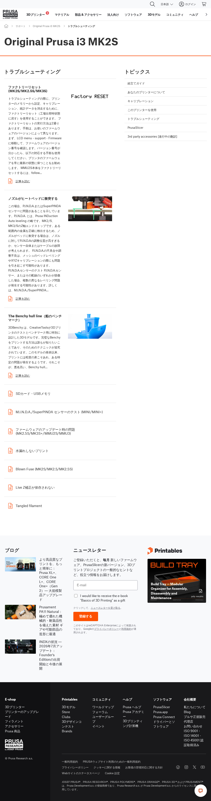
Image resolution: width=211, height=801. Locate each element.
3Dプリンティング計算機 (133, 723)
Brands (67, 731)
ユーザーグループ (103, 719)
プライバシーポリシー (106, 628)
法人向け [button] (113, 14)
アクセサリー (14, 726)
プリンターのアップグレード (22, 714)
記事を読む (23, 181)
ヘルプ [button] (193, 14)
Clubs (66, 717)
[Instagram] (186, 767)
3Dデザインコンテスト (72, 724)
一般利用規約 (70, 761)
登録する (85, 616)
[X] (194, 767)
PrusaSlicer (161, 707)
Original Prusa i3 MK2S (46, 26)
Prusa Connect (164, 717)
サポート (21, 26)
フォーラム (100, 712)
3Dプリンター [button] (37, 14)
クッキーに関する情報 (107, 767)
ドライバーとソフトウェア (164, 724)
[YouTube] (202, 767)
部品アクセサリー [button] (88, 14)
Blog (187, 712)
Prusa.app (160, 712)
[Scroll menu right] (206, 14)
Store (66, 712)
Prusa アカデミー (133, 714)
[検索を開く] (152, 4)
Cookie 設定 (112, 773)
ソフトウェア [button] (133, 14)
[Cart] (204, 4)
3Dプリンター (15, 707)
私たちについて (194, 707)
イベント (98, 726)
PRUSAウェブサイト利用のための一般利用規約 (112, 761)
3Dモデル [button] (154, 14)
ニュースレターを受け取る (105, 607)
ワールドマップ (103, 707)
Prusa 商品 (12, 731)
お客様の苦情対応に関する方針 (144, 767)
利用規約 (126, 628)
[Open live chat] (201, 790)
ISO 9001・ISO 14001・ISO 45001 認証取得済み (193, 738)
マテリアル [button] (62, 14)
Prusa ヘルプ (132, 707)
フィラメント (14, 721)
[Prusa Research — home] (10, 14)
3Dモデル (68, 707)
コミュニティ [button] (175, 14)
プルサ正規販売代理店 (194, 719)
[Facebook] (178, 767)
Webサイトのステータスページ (81, 773)
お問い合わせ (193, 726)
